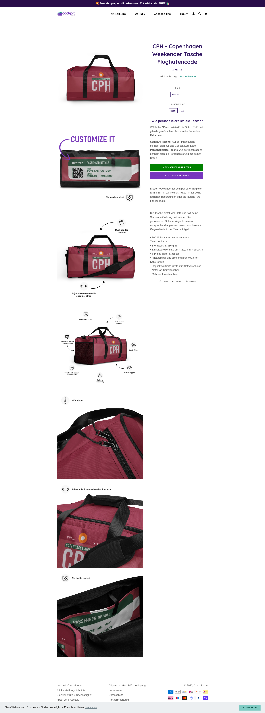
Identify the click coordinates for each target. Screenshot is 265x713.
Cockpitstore (201, 685)
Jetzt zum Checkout (176, 175)
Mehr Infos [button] (91, 707)
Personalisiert (177, 104)
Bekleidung (119, 14)
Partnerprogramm (119, 699)
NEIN (173, 111)
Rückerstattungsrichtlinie (71, 690)
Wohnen (140, 14)
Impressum (115, 690)
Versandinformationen (69, 685)
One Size (177, 94)
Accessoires (163, 14)
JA (182, 111)
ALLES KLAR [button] (250, 707)
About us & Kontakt (68, 699)
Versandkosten (187, 76)
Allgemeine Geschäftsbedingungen (128, 685)
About (184, 14)
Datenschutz (116, 695)
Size (177, 87)
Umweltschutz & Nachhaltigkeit (74, 695)
